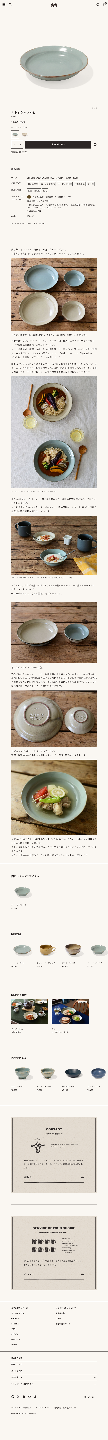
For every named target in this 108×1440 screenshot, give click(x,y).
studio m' (15, 1319)
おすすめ (15, 1334)
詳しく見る (29, 1274)
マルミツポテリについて (66, 1308)
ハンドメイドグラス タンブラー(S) (41, 492)
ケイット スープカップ (46, 963)
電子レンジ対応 (48, 184)
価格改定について (63, 1324)
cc (75, 178)
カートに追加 (58, 144)
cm (31, 178)
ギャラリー (15, 1340)
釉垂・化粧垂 (34, 191)
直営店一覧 (60, 1313)
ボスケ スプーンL (18, 492)
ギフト (14, 1329)
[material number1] (29, 197)
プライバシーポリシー (43, 1408)
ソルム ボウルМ (68, 963)
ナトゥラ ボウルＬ (18, 963)
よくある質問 (16, 1371)
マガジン (15, 1345)
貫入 (45, 191)
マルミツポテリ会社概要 (21, 1408)
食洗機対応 (80, 184)
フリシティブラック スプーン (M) (58, 578)
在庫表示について (19, 152)
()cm (42, 178)
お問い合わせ (39, 224)
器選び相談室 (16, 1358)
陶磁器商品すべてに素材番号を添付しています (52, 197)
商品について (16, 1364)
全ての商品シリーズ (19, 1308)
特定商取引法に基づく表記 (65, 1408)
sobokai (15, 1324)
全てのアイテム (17, 1313)
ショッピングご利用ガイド (22, 1384)
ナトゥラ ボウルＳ (95, 963)
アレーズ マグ (17, 578)
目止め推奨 (33, 184)
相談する (28, 1177)
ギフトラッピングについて (21, 224)
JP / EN (91, 1397)
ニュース (59, 1319)
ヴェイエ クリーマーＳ (33, 578)
